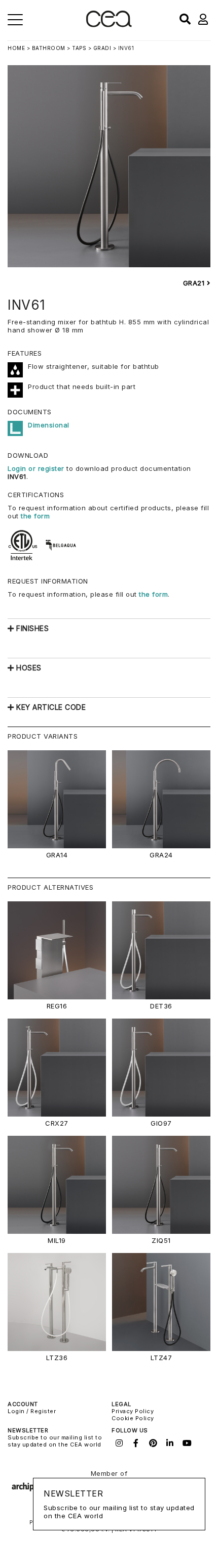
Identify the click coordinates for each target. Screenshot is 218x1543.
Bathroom (48, 48)
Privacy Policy (133, 1411)
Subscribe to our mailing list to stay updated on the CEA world (55, 1441)
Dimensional (48, 425)
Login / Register (32, 1411)
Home (16, 48)
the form (35, 516)
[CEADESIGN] (109, 25)
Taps (79, 48)
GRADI (102, 48)
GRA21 (195, 283)
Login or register (37, 468)
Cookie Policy (133, 1418)
